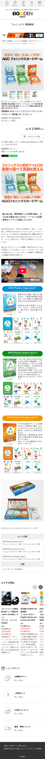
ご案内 (5, 746)
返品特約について (8, 149)
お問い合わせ (22, 746)
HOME (4, 41)
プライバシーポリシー (29, 142)
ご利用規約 (38, 748)
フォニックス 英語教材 (20, 41)
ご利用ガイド (13, 746)
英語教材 (9, 41)
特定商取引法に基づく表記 (11, 748)
